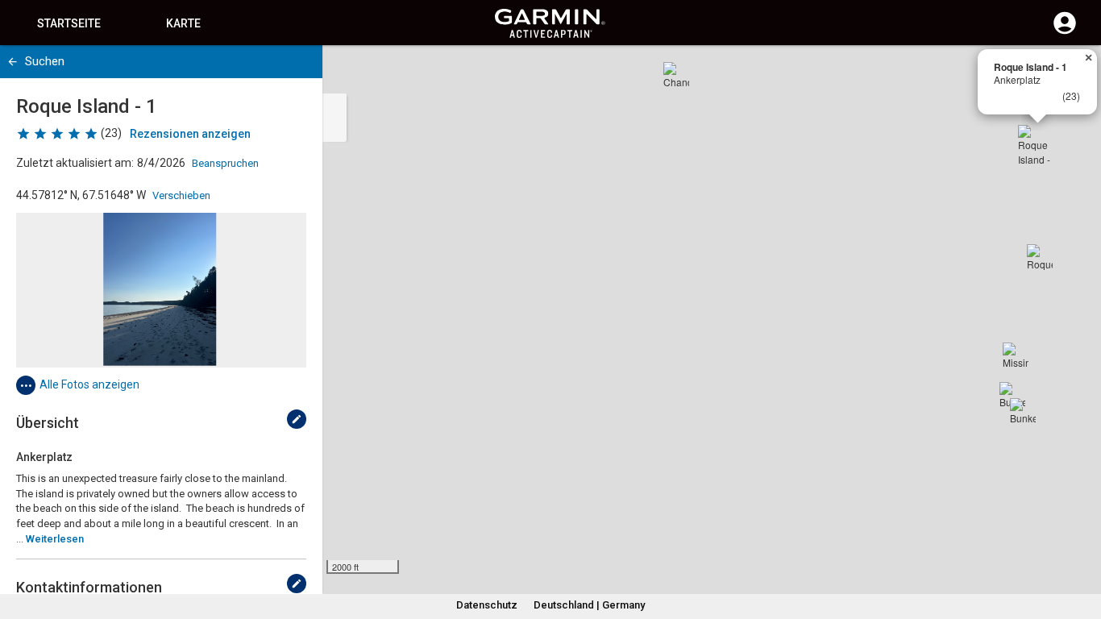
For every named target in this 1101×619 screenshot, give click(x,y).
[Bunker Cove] (1012, 395)
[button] (1081, 546)
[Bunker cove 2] (1023, 411)
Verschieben (181, 195)
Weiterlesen (55, 539)
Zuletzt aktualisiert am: (75, 162)
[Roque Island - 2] (1040, 257)
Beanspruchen (225, 163)
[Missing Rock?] (1015, 355)
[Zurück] (12, 61)
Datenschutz (486, 605)
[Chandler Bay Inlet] (676, 75)
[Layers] (1073, 72)
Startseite (69, 23)
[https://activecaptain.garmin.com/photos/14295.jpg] (161, 290)
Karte (183, 23)
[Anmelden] (1065, 32)
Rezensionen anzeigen (190, 133)
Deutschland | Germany (589, 605)
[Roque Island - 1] (1037, 144)
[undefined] (296, 419)
